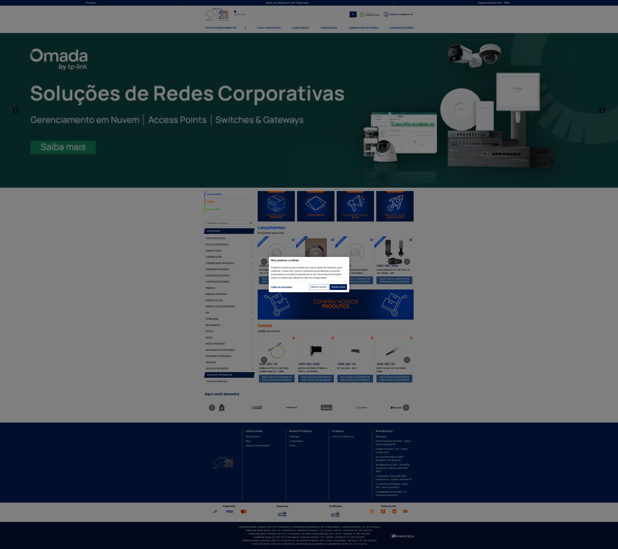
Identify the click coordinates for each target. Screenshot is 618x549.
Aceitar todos (338, 287)
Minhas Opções (319, 287)
